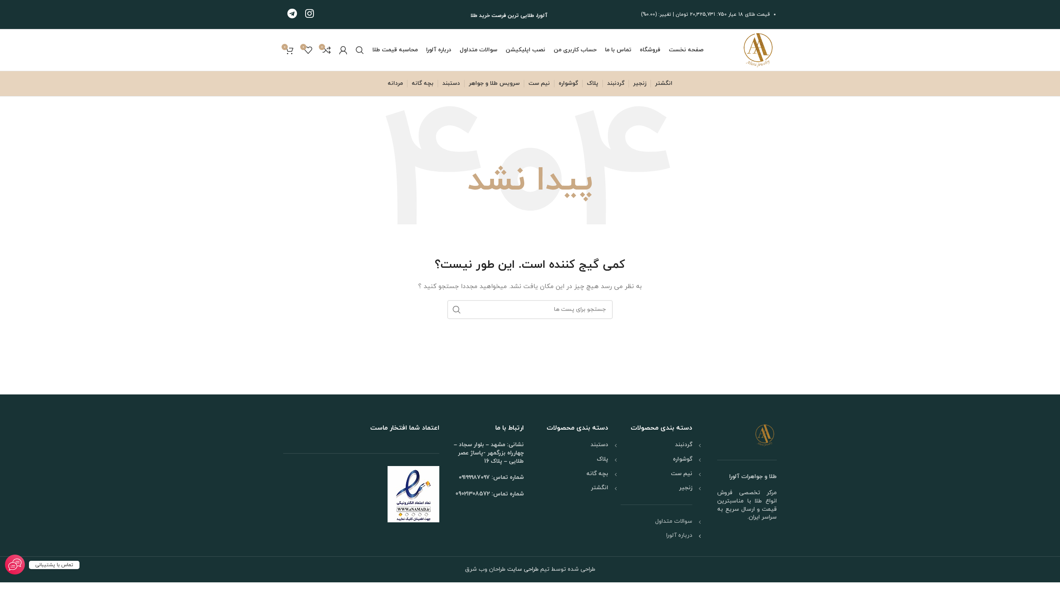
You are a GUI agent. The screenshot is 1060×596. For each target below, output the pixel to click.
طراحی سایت (522, 569)
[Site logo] (758, 49)
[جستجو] (360, 50)
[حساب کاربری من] (343, 50)
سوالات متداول (673, 521)
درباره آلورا (679, 535)
